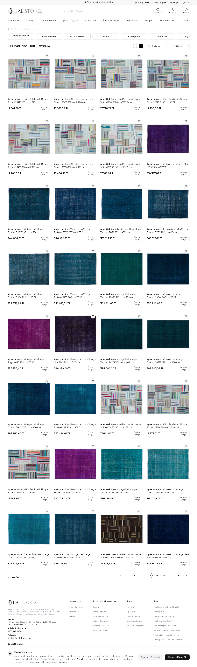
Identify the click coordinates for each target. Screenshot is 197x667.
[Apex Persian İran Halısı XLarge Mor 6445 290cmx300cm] (75, 334)
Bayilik (72, 616)
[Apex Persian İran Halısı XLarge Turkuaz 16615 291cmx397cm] (75, 399)
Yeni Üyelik (131, 607)
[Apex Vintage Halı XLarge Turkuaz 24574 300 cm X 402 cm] (121, 334)
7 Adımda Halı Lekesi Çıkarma (166, 635)
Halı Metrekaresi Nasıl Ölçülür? (166, 607)
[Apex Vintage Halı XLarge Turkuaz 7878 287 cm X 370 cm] (75, 204)
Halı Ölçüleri (159, 612)
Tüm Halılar (14, 20)
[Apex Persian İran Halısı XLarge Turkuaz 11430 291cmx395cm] (29, 529)
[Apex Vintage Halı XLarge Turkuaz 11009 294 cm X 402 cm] (75, 529)
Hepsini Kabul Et (177, 657)
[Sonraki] (186, 575)
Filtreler (179, 46)
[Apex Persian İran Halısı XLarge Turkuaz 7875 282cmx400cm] (168, 204)
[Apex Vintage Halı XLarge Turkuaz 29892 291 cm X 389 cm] (121, 269)
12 (150, 575)
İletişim (176, 2)
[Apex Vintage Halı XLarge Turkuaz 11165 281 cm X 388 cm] (121, 464)
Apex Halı (13, 99)
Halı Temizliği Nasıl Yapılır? (165, 626)
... (127, 575)
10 (135, 575)
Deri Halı (105, 36)
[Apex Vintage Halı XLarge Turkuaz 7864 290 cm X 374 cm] (29, 269)
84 (179, 575)
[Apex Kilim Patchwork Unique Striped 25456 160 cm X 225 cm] (29, 464)
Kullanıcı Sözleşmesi (135, 626)
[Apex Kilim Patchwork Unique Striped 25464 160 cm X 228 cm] (168, 399)
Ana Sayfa (15, 29)
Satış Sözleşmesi (134, 616)
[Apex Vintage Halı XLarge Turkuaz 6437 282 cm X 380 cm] (75, 269)
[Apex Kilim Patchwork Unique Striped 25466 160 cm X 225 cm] (121, 399)
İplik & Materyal (111, 20)
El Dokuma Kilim (77, 36)
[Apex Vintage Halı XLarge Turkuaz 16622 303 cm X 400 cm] (29, 399)
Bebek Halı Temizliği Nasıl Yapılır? (167, 630)
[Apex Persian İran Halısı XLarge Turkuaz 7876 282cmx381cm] (121, 204)
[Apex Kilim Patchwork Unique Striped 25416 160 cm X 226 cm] (121, 73)
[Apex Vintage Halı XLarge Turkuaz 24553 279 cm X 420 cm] (168, 334)
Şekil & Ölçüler (70, 20)
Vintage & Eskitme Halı (21, 36)
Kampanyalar (161, 2)
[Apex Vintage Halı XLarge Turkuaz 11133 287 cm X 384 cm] (168, 464)
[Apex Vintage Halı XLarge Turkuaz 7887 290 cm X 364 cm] (29, 204)
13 (157, 575)
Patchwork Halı (49, 36)
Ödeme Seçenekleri (101, 621)
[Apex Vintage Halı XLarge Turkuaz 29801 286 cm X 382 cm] (168, 269)
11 (142, 575)
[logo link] (25, 11)
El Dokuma (132, 20)
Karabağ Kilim (134, 36)
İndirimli (185, 20)
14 (164, 575)
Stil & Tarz (90, 20)
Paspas (149, 20)
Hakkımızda (74, 612)
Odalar (30, 20)
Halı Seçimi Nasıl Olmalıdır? (165, 616)
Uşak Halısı (162, 36)
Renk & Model (48, 20)
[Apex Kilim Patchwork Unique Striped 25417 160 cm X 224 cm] (75, 73)
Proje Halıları (167, 20)
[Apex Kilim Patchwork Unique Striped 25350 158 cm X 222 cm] (121, 139)
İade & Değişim (99, 612)
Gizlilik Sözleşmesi (134, 621)
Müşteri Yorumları (100, 630)
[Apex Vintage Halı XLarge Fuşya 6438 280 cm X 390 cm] (29, 334)
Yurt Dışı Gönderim (101, 626)
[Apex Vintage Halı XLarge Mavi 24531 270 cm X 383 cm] (168, 529)
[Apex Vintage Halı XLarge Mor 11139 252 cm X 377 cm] (168, 139)
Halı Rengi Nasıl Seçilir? (163, 621)
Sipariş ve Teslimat (101, 616)
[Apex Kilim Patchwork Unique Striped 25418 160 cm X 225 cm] (29, 73)
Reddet (81, 659)
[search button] (64, 11)
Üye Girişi (131, 612)
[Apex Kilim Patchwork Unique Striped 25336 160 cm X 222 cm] (75, 139)
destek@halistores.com (19, 638)
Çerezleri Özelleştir (151, 657)
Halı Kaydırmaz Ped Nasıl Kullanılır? (168, 640)
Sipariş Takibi (143, 2)
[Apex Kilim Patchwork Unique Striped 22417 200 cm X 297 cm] (121, 529)
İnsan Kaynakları (76, 607)
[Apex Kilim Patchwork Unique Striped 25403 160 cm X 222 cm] (29, 139)
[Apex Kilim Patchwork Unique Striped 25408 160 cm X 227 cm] (168, 73)
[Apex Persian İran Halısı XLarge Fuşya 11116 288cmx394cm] (75, 464)
